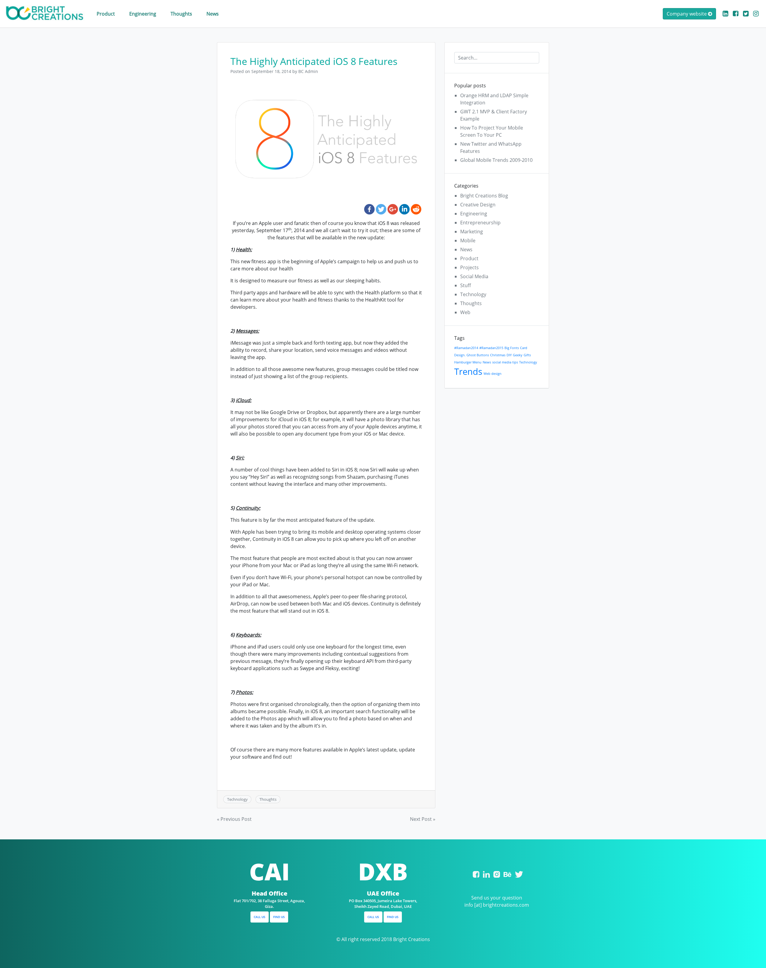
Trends (468, 372)
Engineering (142, 13)
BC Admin (308, 71)
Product (106, 13)
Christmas (497, 355)
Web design (492, 374)
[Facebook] (369, 209)
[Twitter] (381, 209)
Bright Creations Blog (484, 195)
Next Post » (422, 819)
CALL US (259, 917)
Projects (469, 267)
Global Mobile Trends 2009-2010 (496, 160)
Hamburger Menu (467, 362)
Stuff (465, 285)
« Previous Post (234, 819)
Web (465, 312)
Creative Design (478, 204)
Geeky (517, 355)
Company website (687, 13)
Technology (237, 799)
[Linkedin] (404, 209)
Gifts (527, 355)
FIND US (279, 917)
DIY (509, 355)
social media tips (505, 362)
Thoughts (181, 13)
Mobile (467, 240)
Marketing (471, 231)
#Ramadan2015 (491, 348)
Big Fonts (511, 348)
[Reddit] (416, 209)
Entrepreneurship (480, 222)
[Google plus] (392, 209)
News (212, 13)
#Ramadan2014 (466, 348)
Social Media (474, 276)
